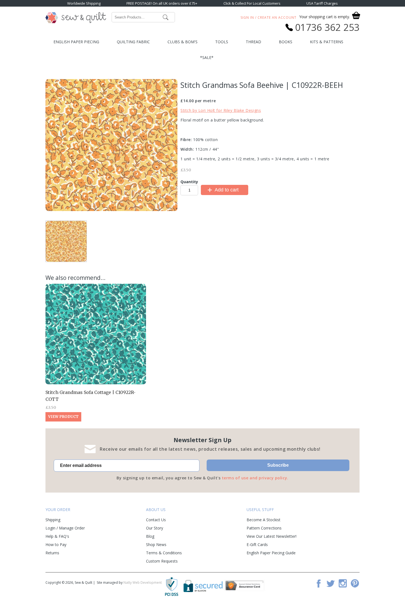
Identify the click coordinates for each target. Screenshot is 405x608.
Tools (221, 41)
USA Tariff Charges (322, 3)
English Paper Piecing (76, 41)
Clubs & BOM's (183, 41)
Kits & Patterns (326, 41)
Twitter (330, 583)
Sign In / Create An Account (268, 17)
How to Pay (55, 544)
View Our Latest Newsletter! (271, 536)
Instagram (342, 583)
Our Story (154, 528)
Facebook (318, 583)
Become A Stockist (263, 519)
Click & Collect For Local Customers (251, 3)
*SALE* (207, 57)
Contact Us (156, 519)
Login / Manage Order (65, 528)
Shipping (52, 519)
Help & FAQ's (57, 536)
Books (285, 41)
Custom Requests (162, 561)
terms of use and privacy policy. (255, 477)
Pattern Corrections (264, 528)
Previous (96, 215)
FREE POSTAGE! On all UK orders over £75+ (161, 3)
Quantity (189, 181)
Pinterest (355, 583)
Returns (52, 552)
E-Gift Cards (257, 544)
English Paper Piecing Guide (271, 552)
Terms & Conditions (164, 552)
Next (127, 214)
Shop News (156, 544)
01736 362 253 (327, 27)
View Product (63, 416)
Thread (253, 41)
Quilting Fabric (133, 41)
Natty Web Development (142, 582)
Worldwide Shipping (84, 3)
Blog (150, 536)
